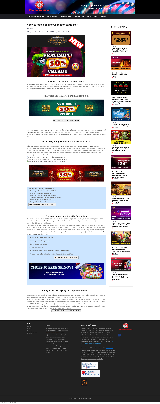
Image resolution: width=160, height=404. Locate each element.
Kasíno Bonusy (52, 17)
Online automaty (65, 17)
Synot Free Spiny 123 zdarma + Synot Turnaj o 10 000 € (121, 74)
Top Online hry (79, 17)
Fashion (114, 46)
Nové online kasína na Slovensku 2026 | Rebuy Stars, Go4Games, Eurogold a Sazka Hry (121, 100)
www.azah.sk (109, 348)
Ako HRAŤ (29, 333)
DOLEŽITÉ (29, 328)
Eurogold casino (31, 225)
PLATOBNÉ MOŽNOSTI (32, 332)
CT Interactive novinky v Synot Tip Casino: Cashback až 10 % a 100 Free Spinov (120, 277)
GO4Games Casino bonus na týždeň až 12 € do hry (120, 125)
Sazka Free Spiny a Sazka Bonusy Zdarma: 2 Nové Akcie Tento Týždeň (120, 148)
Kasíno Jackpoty (92, 17)
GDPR (28, 330)
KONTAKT (29, 326)
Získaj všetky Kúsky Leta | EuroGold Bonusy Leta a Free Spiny (120, 200)
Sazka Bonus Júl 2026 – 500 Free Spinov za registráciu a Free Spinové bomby (121, 250)
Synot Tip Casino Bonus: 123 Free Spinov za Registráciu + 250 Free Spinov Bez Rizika (120, 174)
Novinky (103, 17)
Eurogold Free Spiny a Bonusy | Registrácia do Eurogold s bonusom (120, 50)
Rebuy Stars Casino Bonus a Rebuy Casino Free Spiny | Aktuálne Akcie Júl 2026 (121, 224)
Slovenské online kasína (36, 17)
